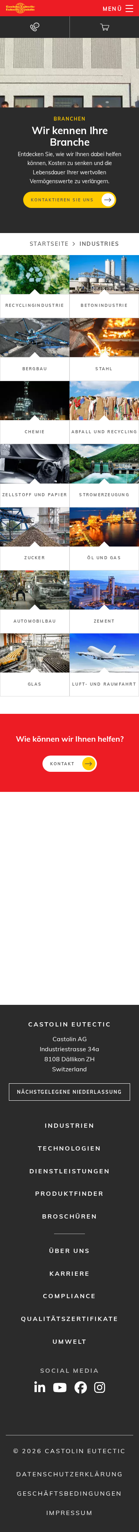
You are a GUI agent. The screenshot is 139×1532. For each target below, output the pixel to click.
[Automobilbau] (35, 601)
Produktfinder (69, 1193)
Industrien (70, 1125)
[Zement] (104, 601)
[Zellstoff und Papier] (35, 475)
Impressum (69, 1513)
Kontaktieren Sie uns (62, 200)
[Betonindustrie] (104, 286)
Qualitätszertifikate (70, 1319)
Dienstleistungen (69, 1171)
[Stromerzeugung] (104, 475)
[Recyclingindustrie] (35, 286)
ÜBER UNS (69, 1251)
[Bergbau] (35, 349)
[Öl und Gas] (104, 538)
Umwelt (70, 1341)
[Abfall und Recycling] (104, 412)
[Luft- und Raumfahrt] (104, 664)
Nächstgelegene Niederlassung (69, 1092)
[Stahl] (104, 349)
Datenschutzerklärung (69, 1474)
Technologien (69, 1148)
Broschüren (69, 1216)
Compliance (69, 1296)
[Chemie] (35, 412)
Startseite (49, 243)
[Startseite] (21, 8)
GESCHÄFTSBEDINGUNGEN (69, 1493)
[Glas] (35, 664)
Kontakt (62, 763)
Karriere (69, 1273)
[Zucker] (35, 538)
